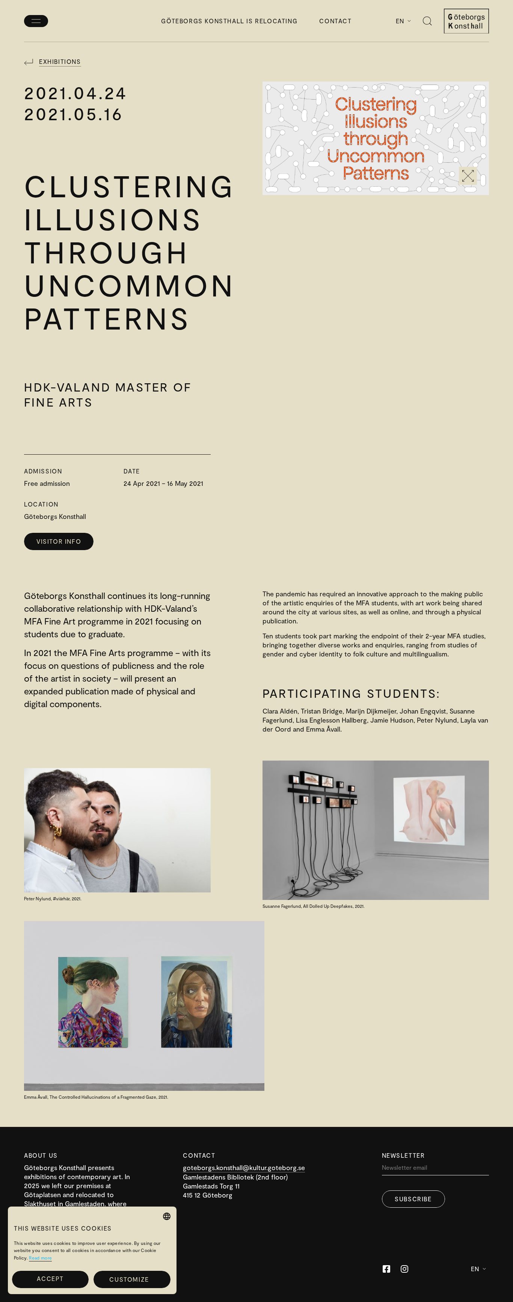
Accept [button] (50, 1278)
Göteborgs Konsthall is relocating (229, 20)
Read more (40, 1257)
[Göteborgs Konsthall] (466, 21)
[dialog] (92, 1250)
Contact (335, 20)
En (400, 20)
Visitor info (58, 541)
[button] (132, 1279)
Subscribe (413, 1198)
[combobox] (166, 1216)
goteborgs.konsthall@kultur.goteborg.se (244, 1167)
